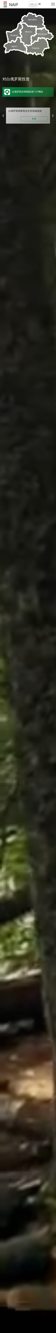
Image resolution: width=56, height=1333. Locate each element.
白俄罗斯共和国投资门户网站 (27, 91)
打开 (34, 118)
